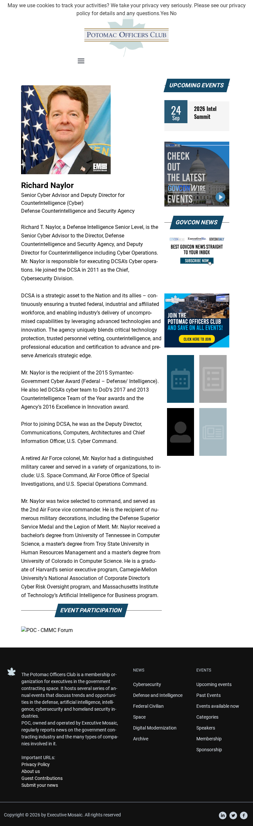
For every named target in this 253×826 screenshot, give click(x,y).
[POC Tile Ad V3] (196, 320)
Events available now (217, 706)
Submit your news (39, 785)
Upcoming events (214, 684)
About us (30, 771)
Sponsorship (209, 749)
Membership (209, 738)
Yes (164, 13)
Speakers (205, 727)
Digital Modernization (155, 727)
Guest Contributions (42, 778)
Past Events (208, 695)
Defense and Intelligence (158, 695)
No (173, 13)
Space (139, 717)
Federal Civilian (148, 706)
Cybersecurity (147, 684)
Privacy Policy (35, 764)
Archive (140, 738)
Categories (207, 717)
